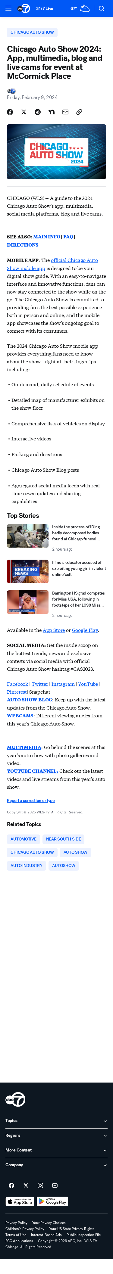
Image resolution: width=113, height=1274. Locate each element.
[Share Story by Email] (65, 112)
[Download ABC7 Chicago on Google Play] (52, 1201)
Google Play (85, 629)
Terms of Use (15, 1235)
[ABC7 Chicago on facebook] (11, 1186)
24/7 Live (44, 8)
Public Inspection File (84, 1235)
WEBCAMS (20, 715)
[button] (8, 8)
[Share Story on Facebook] (10, 112)
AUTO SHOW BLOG (29, 699)
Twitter (40, 683)
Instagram (63, 683)
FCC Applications (19, 1241)
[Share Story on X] (24, 112)
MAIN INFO (46, 236)
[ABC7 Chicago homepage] (23, 8)
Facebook (17, 683)
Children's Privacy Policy (24, 1229)
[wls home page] (15, 1099)
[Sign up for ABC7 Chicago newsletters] (55, 1186)
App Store (54, 629)
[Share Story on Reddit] (38, 112)
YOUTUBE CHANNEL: (32, 770)
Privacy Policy (16, 1223)
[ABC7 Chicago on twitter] (26, 1186)
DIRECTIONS (22, 244)
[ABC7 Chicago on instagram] (40, 1186)
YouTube (88, 683)
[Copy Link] (79, 112)
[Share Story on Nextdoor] (51, 112)
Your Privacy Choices (49, 1223)
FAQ (68, 236)
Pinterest (17, 691)
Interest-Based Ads (46, 1235)
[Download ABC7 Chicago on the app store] (19, 1201)
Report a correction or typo (31, 800)
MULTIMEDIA (24, 747)
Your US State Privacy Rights (71, 1229)
